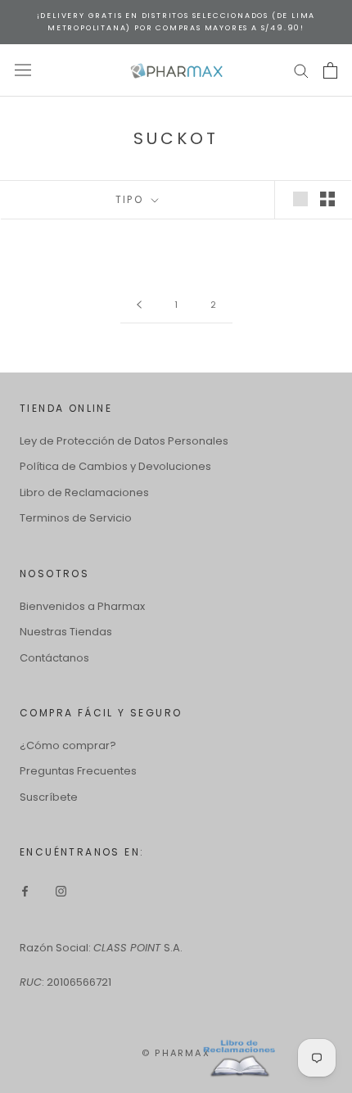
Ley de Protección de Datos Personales (124, 441)
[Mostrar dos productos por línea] (327, 199)
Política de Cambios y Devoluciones (115, 466)
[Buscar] (301, 70)
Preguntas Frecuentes (78, 771)
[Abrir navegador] (23, 70)
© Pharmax (176, 1052)
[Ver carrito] (330, 70)
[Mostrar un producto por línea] (300, 199)
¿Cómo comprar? (68, 745)
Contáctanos (54, 658)
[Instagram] (61, 890)
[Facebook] (25, 890)
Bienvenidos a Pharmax (82, 606)
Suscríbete (49, 797)
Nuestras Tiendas (66, 631)
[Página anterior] (139, 305)
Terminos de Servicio (76, 518)
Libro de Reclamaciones (84, 492)
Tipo (131, 199)
